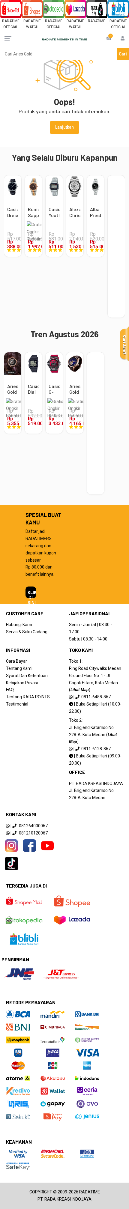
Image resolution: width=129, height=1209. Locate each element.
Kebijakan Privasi (22, 682)
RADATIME (96, 21)
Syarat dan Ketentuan (27, 675)
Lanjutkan (64, 127)
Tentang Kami (19, 668)
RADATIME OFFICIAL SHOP (11, 27)
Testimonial (17, 704)
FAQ (10, 689)
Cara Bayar (16, 661)
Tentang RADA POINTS (28, 696)
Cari (123, 54)
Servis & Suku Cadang (26, 631)
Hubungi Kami (19, 624)
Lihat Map (79, 689)
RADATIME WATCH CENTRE (32, 27)
